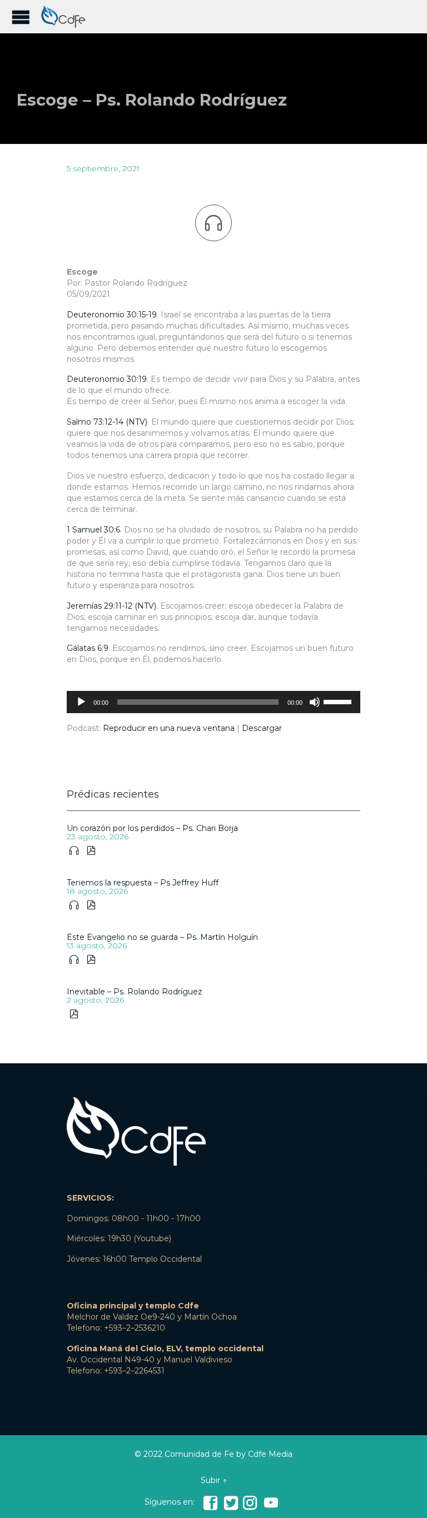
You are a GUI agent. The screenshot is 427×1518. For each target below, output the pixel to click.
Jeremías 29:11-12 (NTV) (111, 606)
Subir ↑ (214, 1480)
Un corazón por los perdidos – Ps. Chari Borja (152, 828)
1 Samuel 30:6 (93, 530)
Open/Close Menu (21, 17)
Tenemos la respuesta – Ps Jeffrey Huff (143, 883)
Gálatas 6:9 (87, 648)
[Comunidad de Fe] (67, 16)
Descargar (262, 728)
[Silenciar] (314, 702)
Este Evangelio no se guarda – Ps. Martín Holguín (162, 937)
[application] (213, 702)
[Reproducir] (81, 702)
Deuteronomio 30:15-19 (112, 315)
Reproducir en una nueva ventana (169, 728)
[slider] (339, 701)
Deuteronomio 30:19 (107, 379)
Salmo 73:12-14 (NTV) (107, 422)
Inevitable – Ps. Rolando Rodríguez (134, 992)
